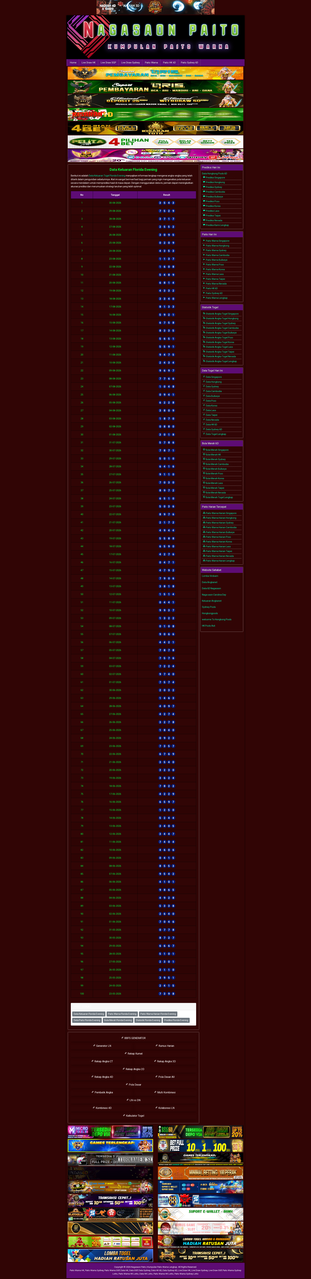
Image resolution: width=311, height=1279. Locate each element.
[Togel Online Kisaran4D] (155, 114)
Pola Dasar (134, 1084)
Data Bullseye (212, 396)
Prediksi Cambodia (215, 192)
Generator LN (103, 1045)
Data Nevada (212, 420)
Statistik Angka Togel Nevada (220, 356)
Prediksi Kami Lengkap (217, 225)
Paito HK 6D (169, 62)
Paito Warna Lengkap (216, 298)
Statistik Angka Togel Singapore (222, 313)
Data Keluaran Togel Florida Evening (107, 175)
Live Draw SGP (108, 62)
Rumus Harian (166, 1045)
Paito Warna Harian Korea (218, 541)
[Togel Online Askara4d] (110, 1187)
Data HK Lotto (146, 1274)
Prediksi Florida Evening (176, 1020)
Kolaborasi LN (166, 1108)
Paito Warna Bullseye (216, 260)
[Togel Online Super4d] (155, 101)
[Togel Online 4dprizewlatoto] (110, 1228)
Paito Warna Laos (214, 274)
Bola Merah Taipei (214, 488)
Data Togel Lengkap (215, 434)
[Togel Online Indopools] (200, 1228)
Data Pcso (210, 400)
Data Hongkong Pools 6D (214, 173)
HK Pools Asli (208, 625)
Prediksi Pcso (212, 201)
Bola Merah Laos (214, 483)
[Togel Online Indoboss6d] (200, 1132)
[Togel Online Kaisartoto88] (110, 1242)
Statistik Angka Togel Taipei (219, 351)
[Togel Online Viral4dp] (155, 156)
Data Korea (211, 405)
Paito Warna (151, 62)
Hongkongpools (210, 613)
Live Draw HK (89, 62)
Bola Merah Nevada (215, 492)
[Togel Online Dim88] (155, 87)
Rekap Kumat (135, 1053)
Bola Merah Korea (214, 478)
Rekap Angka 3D (166, 1061)
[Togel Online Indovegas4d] (200, 1256)
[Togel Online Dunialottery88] (200, 1173)
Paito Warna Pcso (214, 264)
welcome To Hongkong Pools (216, 619)
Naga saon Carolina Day (214, 594)
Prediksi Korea (212, 206)
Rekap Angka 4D (103, 1076)
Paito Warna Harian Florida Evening (158, 1014)
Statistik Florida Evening (148, 1020)
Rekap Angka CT (103, 1061)
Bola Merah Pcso (214, 473)
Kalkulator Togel (134, 1115)
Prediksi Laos (212, 211)
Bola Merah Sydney (215, 459)
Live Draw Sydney (130, 62)
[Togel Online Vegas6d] (110, 1173)
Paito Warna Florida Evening (122, 1014)
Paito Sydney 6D (189, 62)
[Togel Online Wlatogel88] (110, 1214)
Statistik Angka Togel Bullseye (221, 332)
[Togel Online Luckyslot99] (200, 1146)
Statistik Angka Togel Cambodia (222, 328)
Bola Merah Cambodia (217, 464)
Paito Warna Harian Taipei (218, 551)
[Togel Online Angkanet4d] (200, 1214)
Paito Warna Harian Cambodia (220, 527)
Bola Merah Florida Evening (118, 1020)
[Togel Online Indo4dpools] (110, 1256)
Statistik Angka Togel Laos (219, 347)
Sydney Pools (209, 607)
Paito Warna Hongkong (217, 245)
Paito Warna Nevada (216, 283)
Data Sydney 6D (213, 429)
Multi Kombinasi (166, 1092)
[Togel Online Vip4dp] (200, 1159)
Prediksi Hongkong (215, 182)
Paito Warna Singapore (217, 241)
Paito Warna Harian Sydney (219, 522)
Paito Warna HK (77, 1270)
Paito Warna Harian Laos (218, 546)
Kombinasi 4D (103, 1108)
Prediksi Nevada (213, 220)
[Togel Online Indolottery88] (200, 1201)
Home (73, 62)
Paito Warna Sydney (215, 250)
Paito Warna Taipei (215, 279)
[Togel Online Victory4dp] (110, 1146)
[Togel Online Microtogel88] (110, 1132)
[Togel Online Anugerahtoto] (200, 1187)
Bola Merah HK (213, 454)
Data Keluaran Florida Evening (133, 170)
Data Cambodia (213, 391)
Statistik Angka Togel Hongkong (221, 318)
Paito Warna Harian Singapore (220, 513)
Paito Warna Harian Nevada (219, 556)
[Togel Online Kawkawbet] (110, 1159)
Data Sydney (212, 386)
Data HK (124, 1270)
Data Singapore (213, 377)
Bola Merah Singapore (217, 450)
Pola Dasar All (166, 1076)
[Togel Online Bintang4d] (110, 1201)
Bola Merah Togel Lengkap (219, 497)
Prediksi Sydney (213, 187)
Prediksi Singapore (215, 177)
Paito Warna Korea (215, 269)
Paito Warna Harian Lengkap (220, 560)
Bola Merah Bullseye (216, 469)
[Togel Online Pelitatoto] (155, 142)
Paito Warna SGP (112, 1270)
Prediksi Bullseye (214, 196)
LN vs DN (134, 1100)
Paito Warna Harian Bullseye (220, 532)
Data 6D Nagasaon (211, 588)
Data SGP (133, 1270)
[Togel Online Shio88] (200, 1242)
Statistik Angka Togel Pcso (219, 337)
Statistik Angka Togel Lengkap (221, 361)
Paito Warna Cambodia (217, 255)
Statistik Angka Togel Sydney (220, 323)
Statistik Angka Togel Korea (219, 342)
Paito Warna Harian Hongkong (220, 518)
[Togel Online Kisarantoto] (155, 128)
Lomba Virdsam (210, 576)
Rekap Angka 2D (134, 1069)
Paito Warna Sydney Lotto (186, 1274)
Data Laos (210, 410)
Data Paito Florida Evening (87, 1020)
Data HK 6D (211, 424)
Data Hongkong (213, 382)
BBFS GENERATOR (135, 1038)
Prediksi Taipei (213, 215)
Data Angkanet (209, 582)
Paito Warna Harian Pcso (218, 537)
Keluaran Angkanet (212, 601)
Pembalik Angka (103, 1092)
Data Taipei (211, 415)
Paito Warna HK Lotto (128, 1274)
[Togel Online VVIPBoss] (155, 73)
